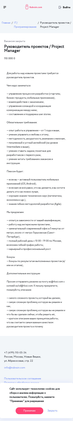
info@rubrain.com (14, 368)
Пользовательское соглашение (22, 379)
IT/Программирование (25, 25)
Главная (6, 23)
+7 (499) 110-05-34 (15, 353)
